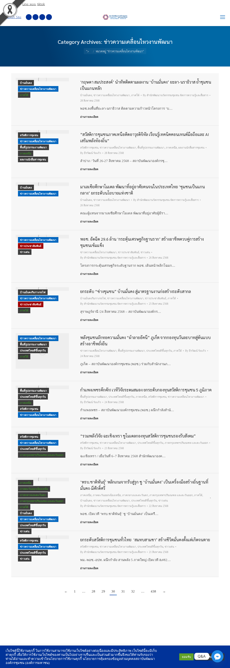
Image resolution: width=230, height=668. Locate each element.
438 (153, 591)
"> (87, 51)
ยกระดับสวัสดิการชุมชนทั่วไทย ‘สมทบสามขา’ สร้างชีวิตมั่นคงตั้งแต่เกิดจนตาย (145, 539)
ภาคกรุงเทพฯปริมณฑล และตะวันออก (41, 455)
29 (103, 591)
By (175, 95)
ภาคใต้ (24, 95)
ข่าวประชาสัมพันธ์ (30, 246)
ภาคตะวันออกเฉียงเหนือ (34, 488)
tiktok (41, 4)
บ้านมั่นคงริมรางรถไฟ (33, 292)
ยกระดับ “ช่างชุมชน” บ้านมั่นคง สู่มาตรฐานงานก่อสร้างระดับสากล (135, 291)
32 (133, 591)
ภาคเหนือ (25, 153)
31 (123, 591)
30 (113, 591)
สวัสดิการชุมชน (29, 135)
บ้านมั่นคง (26, 82)
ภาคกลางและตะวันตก (33, 495)
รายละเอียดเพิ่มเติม (209, 657)
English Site (12, 17)
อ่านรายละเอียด (89, 116)
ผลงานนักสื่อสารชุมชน (33, 159)
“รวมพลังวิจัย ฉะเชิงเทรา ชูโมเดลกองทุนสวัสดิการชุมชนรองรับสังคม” (138, 435)
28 (93, 591)
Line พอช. (29, 4)
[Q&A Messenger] (217, 656)
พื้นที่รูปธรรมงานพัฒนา (33, 147)
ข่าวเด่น (24, 252)
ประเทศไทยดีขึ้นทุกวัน (33, 350)
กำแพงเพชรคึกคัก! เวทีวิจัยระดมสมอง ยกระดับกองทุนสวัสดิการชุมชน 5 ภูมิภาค (146, 389)
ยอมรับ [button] (186, 657)
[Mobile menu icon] (223, 17)
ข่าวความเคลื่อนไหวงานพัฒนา (38, 89)
